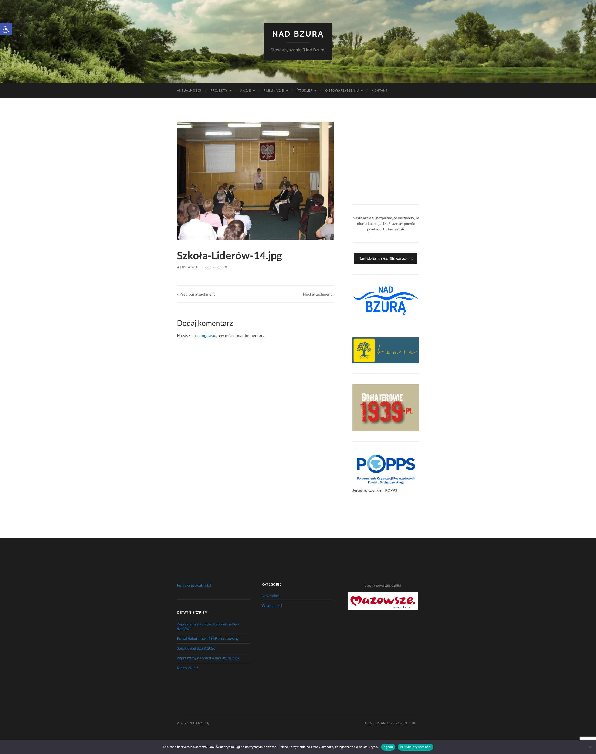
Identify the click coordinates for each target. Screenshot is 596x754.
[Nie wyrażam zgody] (590, 747)
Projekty (218, 90)
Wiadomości (272, 605)
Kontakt (380, 90)
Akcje (245, 90)
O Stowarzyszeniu (342, 90)
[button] (6, 29)
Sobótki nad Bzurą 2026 (196, 648)
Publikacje (274, 90)
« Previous (196, 294)
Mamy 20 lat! (187, 667)
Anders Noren (394, 723)
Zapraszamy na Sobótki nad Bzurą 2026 (208, 658)
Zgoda (388, 747)
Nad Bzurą (298, 34)
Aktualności (189, 90)
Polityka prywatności (194, 585)
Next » (318, 294)
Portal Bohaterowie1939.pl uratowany (208, 638)
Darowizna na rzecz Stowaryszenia (385, 258)
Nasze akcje (271, 595)
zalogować (206, 335)
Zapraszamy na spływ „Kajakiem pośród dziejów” (208, 626)
